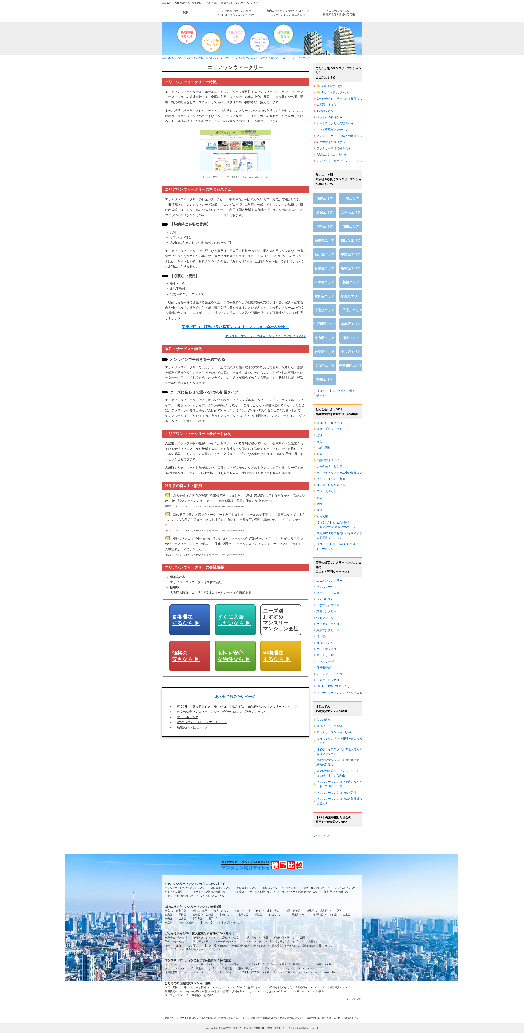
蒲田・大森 (273, 910)
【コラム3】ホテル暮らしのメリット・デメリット (338, 546)
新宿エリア (324, 212)
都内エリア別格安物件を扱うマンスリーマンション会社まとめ (338, 179)
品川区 (324, 910)
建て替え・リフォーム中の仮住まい (339, 472)
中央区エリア (351, 352)
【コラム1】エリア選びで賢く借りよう (335, 393)
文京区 (182, 918)
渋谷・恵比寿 (220, 910)
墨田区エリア (351, 240)
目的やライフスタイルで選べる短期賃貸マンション (339, 751)
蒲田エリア (351, 226)
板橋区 (196, 914)
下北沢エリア (324, 310)
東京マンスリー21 (328, 630)
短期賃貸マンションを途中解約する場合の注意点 (339, 762)
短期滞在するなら (283, 34)
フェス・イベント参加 (330, 478)
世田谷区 (243, 914)
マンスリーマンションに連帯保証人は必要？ (339, 801)
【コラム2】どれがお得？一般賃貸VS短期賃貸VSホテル (335, 524)
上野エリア (351, 198)
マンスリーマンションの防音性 (336, 792)
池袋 (237, 910)
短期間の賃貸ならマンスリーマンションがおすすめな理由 (339, 773)
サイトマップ (321, 835)
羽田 (211, 918)
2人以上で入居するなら (331, 154)
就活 (319, 441)
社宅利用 (322, 516)
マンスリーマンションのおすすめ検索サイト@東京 (198, 960)
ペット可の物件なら (329, 117)
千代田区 (197, 918)
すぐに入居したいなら (211, 42)
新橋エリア (351, 282)
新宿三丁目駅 (199, 910)
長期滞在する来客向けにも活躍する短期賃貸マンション (339, 535)
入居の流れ (323, 719)
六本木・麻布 (253, 910)
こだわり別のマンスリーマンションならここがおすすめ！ (236, 12)
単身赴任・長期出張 (329, 422)
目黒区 (168, 914)
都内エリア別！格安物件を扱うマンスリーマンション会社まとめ (288, 12)
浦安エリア (351, 338)
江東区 (209, 914)
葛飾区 (333, 914)
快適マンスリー (326, 617)
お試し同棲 (323, 447)
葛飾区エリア (351, 324)
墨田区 (182, 914)
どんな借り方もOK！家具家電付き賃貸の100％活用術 (337, 412)
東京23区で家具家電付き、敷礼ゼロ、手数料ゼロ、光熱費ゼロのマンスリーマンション (210, 2)
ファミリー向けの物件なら (333, 148)
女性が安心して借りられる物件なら (259, 42)
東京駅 (168, 922)
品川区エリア (324, 254)
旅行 (319, 509)
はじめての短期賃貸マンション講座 (331, 709)
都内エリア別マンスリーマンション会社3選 (193, 906)
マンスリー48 (325, 655)
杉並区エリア (351, 296)
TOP (185, 12)
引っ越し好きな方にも (330, 485)
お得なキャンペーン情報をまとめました (270, 987)
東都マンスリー (326, 611)
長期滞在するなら (187, 34)
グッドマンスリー (327, 649)
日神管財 (322, 636)
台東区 (346, 914)
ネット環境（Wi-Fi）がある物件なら (252, 891)
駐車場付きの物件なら (330, 142)
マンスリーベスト (327, 586)
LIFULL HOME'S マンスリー (334, 686)
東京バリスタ (325, 642)
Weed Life (329, 972)
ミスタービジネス (327, 680)
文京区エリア (324, 365)
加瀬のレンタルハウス (192, 727)
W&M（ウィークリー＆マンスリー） (202, 722)
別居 (319, 497)
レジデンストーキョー (330, 673)
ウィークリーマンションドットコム (339, 692)
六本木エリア (351, 212)
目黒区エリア (324, 268)
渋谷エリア (324, 226)
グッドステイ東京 (327, 592)
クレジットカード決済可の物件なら (339, 135)
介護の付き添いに (327, 460)
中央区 (168, 918)
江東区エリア (324, 282)
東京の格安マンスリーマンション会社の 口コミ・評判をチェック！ (223, 711)
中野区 (337, 910)
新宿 (167, 910)
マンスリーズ (325, 661)
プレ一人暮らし (326, 491)
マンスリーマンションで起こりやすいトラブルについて (339, 784)
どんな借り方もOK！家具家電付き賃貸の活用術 (339, 12)
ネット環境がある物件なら (333, 129)
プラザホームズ (187, 717)
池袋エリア (324, 198)
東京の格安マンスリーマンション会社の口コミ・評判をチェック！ (338, 567)
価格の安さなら (235, 34)
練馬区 (310, 910)
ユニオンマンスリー (329, 580)
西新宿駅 (181, 910)
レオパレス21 (325, 599)
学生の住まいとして (329, 466)
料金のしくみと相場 (329, 726)
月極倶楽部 (323, 667)
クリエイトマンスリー (330, 624)
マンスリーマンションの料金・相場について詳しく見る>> (265, 336)
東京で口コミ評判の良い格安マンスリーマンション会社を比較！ (235, 327)
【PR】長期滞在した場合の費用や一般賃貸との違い (333, 819)
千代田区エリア (350, 365)
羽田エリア (324, 379)
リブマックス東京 (327, 605)
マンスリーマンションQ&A (333, 732)
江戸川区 (318, 914)
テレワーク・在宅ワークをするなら (339, 160)
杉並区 (258, 914)
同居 (319, 454)
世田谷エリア (324, 296)
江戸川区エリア (324, 324)
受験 (319, 435)
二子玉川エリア (350, 310)
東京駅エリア (324, 338)
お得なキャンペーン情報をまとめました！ (339, 741)
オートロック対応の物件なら (335, 123)
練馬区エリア (324, 240)
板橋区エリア (351, 268)
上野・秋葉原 (293, 910)
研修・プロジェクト (329, 429)
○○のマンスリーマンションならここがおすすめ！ (196, 883)
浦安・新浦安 (186, 922)
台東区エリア (324, 352)
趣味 (319, 503)
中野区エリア (351, 254)
